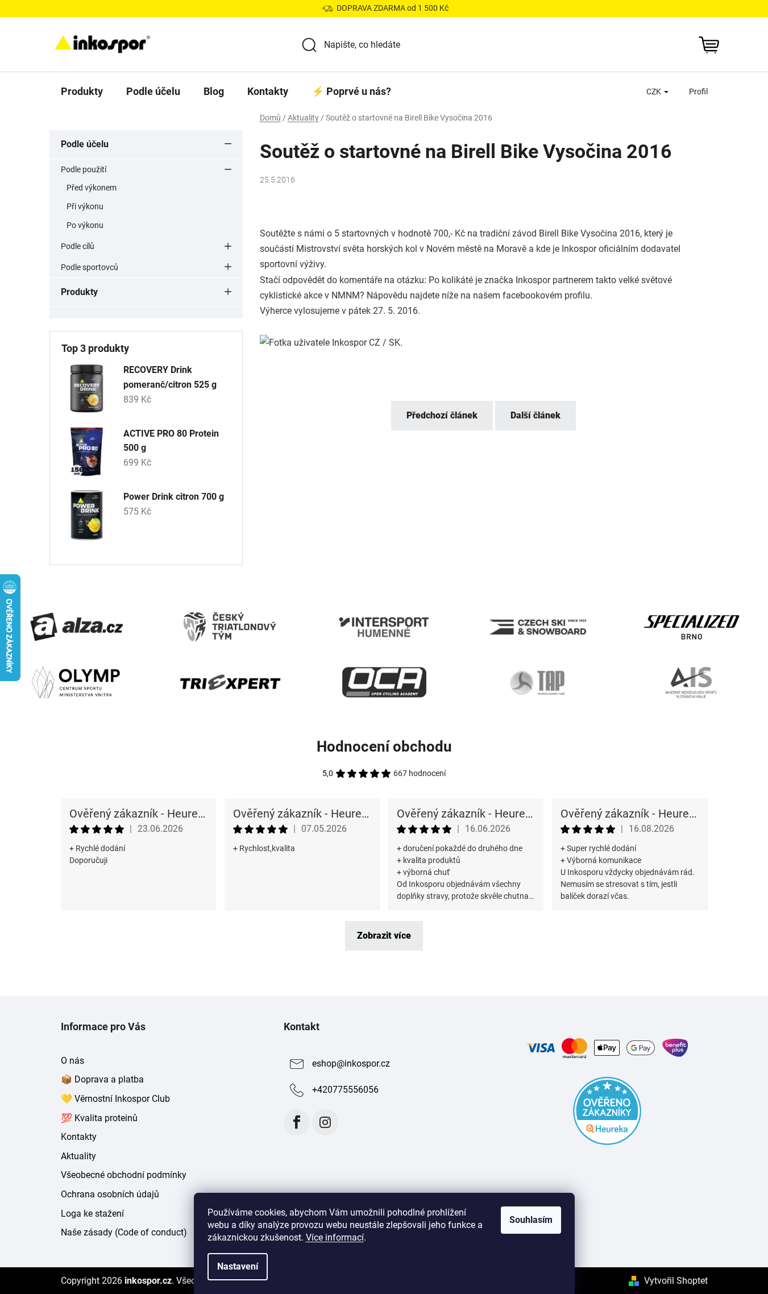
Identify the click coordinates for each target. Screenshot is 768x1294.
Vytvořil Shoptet (676, 1280)
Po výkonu (85, 225)
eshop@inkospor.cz (351, 1063)
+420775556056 (345, 1089)
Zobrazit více (384, 935)
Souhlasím (531, 1219)
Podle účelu (85, 144)
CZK (654, 91)
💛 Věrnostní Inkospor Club (115, 1098)
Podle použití (83, 169)
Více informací (335, 1237)
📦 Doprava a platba (102, 1079)
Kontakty (79, 1136)
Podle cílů (77, 246)
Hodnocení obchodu (384, 746)
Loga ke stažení (92, 1213)
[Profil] (698, 91)
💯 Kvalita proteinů (99, 1118)
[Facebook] (297, 1122)
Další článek (535, 415)
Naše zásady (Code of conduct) (124, 1232)
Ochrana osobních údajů (110, 1194)
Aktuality (78, 1156)
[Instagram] (325, 1122)
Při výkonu (85, 206)
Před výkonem (92, 187)
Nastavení (237, 1266)
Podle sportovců (89, 267)
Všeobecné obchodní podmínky (123, 1174)
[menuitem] (81, 91)
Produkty (79, 292)
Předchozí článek (442, 415)
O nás (72, 1060)
